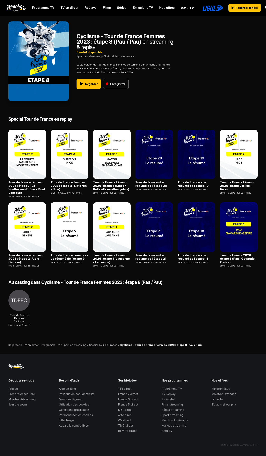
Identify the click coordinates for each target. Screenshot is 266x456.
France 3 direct (128, 399)
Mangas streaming (174, 425)
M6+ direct (125, 410)
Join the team (17, 404)
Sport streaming (172, 415)
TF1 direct (125, 388)
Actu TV (167, 431)
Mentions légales (70, 399)
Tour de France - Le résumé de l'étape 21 (150, 256)
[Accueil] (16, 8)
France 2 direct (128, 394)
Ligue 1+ (217, 399)
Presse (13, 388)
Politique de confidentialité (77, 394)
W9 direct (124, 420)
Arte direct (125, 415)
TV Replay (168, 394)
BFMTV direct (127, 431)
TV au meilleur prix (223, 404)
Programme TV (172, 388)
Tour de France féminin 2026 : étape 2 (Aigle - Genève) (25, 258)
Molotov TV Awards (175, 420)
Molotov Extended (223, 394)
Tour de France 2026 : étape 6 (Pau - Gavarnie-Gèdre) (238, 258)
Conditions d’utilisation (74, 410)
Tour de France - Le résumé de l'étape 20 (151, 184)
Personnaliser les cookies (76, 415)
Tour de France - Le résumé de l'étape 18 (193, 256)
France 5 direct (128, 404)
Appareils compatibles (74, 425)
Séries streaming (173, 410)
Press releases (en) (21, 394)
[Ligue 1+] (212, 8)
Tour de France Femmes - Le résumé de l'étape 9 (69, 256)
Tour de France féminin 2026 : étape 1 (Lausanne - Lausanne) (111, 258)
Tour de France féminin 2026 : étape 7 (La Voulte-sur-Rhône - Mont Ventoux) (26, 188)
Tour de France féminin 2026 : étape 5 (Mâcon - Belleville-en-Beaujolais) (111, 186)
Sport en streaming (89, 56)
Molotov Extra (220, 388)
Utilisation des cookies (74, 404)
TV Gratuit (168, 399)
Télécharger (67, 420)
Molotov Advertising (22, 399)
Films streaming (172, 404)
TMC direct (125, 425)
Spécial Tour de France (119, 56)
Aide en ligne (67, 388)
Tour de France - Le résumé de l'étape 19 (193, 184)
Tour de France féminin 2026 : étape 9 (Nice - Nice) (237, 186)
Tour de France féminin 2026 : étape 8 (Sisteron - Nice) (69, 186)
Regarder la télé (246, 7)
